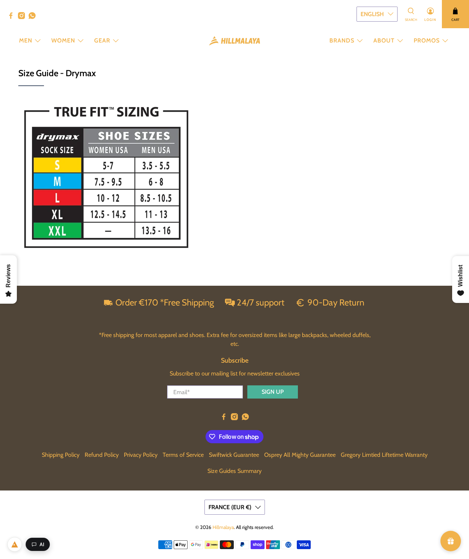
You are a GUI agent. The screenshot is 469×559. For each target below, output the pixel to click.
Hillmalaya (223, 527)
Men (25, 40)
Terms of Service (183, 454)
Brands (341, 40)
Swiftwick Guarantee (234, 454)
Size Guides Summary (234, 470)
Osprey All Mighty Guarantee (300, 454)
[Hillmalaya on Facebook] (12, 17)
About (384, 40)
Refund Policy (102, 454)
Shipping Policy (61, 454)
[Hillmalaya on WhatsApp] (34, 17)
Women (63, 40)
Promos (427, 40)
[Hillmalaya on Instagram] (23, 17)
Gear (102, 40)
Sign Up (273, 391)
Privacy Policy (141, 454)
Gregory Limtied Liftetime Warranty (384, 454)
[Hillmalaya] (234, 41)
